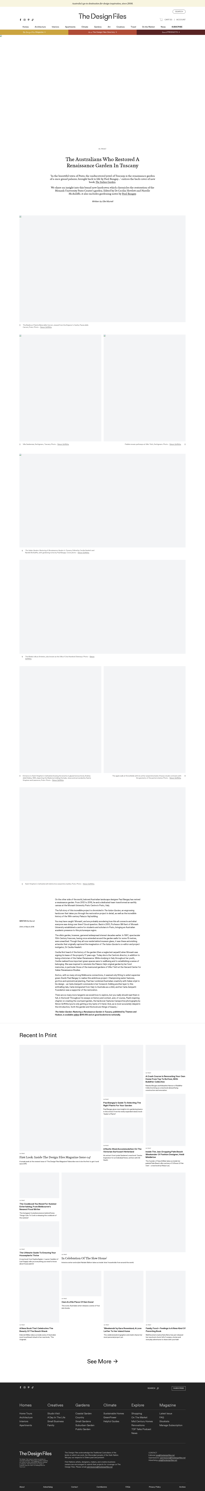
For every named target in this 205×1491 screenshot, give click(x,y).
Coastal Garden (83, 1413)
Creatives (120, 27)
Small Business (55, 1421)
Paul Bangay (129, 193)
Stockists (164, 1421)
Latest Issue (165, 1413)
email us (36, 1461)
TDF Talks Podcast (141, 1429)
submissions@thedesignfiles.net (100, 1467)
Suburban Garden (84, 1425)
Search (179, 11)
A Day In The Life (56, 1417)
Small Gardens (83, 1421)
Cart (168, 19)
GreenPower (109, 1417)
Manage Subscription (170, 1425)
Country (79, 1417)
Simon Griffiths (46, 327)
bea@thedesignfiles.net (165, 1455)
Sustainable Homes (113, 1413)
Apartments (70, 27)
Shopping (136, 1413)
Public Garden (83, 1429)
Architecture (40, 27)
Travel (133, 27)
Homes (26, 27)
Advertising (48, 1487)
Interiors (55, 27)
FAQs (128, 1487)
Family (50, 1425)
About (22, 1487)
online (76, 1015)
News (163, 27)
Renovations (138, 1425)
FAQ (161, 1417)
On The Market (139, 1417)
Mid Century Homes (142, 1421)
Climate (85, 27)
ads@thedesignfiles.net (167, 1460)
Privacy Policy (155, 1487)
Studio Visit (53, 1413)
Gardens (98, 27)
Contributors (102, 1487)
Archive (182, 1487)
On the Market (148, 27)
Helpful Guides (111, 1421)
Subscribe (177, 27)
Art (109, 27)
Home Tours (25, 1413)
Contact (74, 1487)
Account (181, 19)
